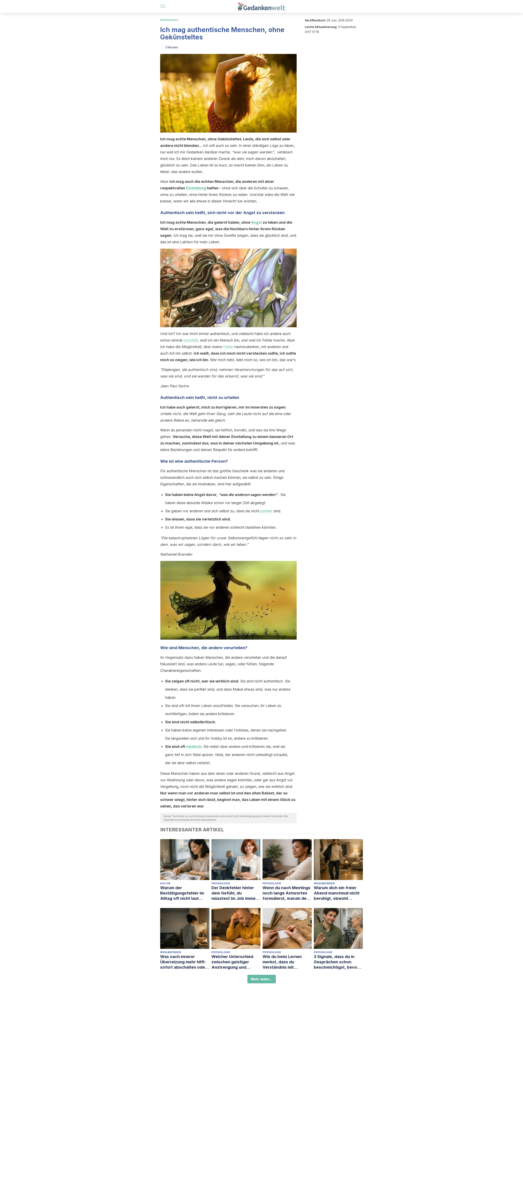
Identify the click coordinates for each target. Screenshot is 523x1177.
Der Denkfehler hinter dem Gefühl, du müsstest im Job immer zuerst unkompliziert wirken (234, 893)
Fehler (228, 347)
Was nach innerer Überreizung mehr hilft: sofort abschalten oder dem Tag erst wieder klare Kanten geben (183, 962)
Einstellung (196, 188)
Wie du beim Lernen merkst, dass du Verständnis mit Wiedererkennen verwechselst (282, 962)
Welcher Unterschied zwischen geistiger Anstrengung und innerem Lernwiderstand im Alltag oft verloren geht (235, 962)
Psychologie (220, 883)
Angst (256, 222)
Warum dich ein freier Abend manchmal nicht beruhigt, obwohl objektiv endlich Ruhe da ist (338, 893)
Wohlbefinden (169, 19)
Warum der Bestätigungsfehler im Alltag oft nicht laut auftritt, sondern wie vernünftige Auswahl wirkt (182, 893)
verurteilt (190, 340)
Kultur (165, 883)
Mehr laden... (261, 979)
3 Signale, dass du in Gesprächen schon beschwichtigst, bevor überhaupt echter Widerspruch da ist (336, 962)
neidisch (193, 746)
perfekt (266, 511)
